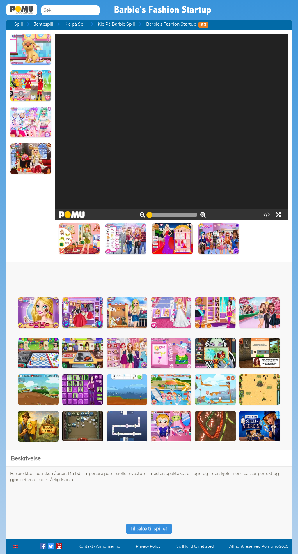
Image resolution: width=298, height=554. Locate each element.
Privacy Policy (148, 546)
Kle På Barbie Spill (116, 24)
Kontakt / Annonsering (99, 546)
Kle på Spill (75, 24)
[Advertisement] (149, 278)
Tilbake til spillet (149, 529)
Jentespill (43, 24)
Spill (18, 24)
